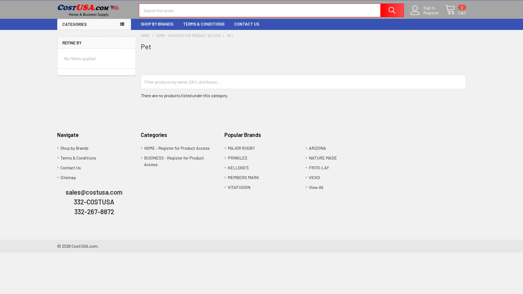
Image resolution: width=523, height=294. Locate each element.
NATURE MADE (323, 157)
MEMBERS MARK (243, 177)
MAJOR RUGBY (241, 148)
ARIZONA (317, 148)
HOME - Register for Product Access (177, 148)
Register (431, 12)
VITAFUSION (239, 187)
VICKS (314, 177)
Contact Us (246, 24)
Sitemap (68, 177)
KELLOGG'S (238, 167)
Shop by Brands (157, 24)
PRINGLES (237, 157)
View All (316, 187)
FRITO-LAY (319, 167)
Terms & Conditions (203, 24)
